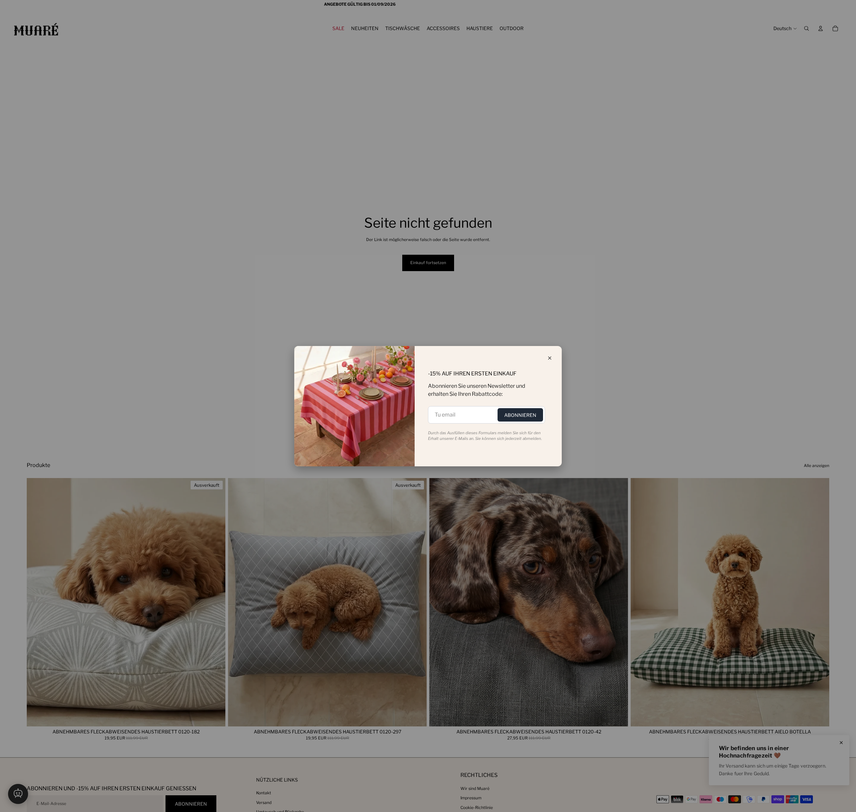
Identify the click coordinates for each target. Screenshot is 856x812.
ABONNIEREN (520, 415)
